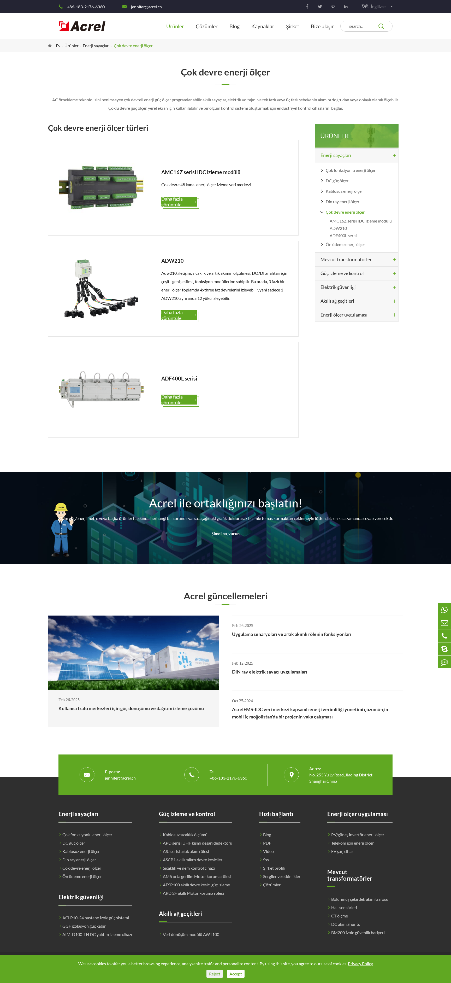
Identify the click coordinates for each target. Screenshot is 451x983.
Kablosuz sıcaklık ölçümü (185, 834)
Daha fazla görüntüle (179, 202)
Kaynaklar (262, 26)
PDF (267, 842)
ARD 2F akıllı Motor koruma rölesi (193, 893)
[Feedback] (444, 662)
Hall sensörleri (344, 907)
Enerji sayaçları (96, 45)
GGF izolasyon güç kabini (85, 925)
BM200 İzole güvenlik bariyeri (358, 932)
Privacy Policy (360, 963)
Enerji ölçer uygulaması (344, 315)
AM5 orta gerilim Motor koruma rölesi (197, 876)
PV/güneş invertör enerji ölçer (357, 834)
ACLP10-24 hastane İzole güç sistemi (95, 917)
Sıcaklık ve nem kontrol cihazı (189, 867)
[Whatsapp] (444, 609)
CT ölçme (339, 915)
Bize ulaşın (323, 26)
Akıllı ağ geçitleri (337, 301)
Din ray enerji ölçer (342, 201)
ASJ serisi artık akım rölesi (186, 851)
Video (268, 851)
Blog (234, 26)
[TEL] (444, 635)
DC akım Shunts (345, 924)
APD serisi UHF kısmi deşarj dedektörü (197, 842)
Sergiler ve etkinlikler (281, 876)
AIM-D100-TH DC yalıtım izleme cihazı (97, 934)
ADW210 (338, 228)
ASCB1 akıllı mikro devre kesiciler (192, 859)
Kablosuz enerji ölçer (344, 191)
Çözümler (207, 26)
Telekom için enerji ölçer (352, 842)
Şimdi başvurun (225, 533)
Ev (58, 45)
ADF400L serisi (343, 235)
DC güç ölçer (337, 180)
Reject (214, 973)
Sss (266, 859)
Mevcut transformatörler (346, 259)
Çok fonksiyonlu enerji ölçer (351, 170)
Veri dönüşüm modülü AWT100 (191, 934)
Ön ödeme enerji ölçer (345, 244)
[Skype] (444, 648)
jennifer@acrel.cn (146, 6)
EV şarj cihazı (342, 851)
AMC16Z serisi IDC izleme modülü (361, 220)
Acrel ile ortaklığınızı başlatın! (225, 503)
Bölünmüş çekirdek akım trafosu (359, 899)
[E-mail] (444, 622)
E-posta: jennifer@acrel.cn (120, 774)
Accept (235, 973)
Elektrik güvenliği (338, 287)
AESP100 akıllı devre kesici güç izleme (196, 884)
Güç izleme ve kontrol (342, 273)
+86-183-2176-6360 (86, 6)
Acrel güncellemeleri (226, 595)
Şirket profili (274, 867)
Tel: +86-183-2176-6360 (228, 774)
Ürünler (175, 26)
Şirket (292, 26)
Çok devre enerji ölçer (133, 45)
